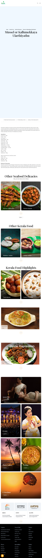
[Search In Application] (38, 3)
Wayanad (2, 548)
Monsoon (16, 548)
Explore (20, 217)
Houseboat (17, 550)
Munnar (2, 546)
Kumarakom (3, 552)
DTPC (17, 513)
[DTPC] (21, 507)
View (3, 328)
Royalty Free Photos (33, 552)
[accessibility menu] (2, 556)
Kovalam (2, 550)
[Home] (3, 3)
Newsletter (3, 533)
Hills (29, 529)
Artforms (16, 556)
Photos (30, 548)
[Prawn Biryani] (21, 328)
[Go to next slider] (21, 213)
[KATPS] (34, 507)
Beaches (30, 533)
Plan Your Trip (17, 533)
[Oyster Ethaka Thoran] (21, 364)
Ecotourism (3, 537)
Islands (30, 539)
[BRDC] (8, 507)
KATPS (31, 513)
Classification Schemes (5, 529)
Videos (30, 546)
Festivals (16, 554)
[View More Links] (40, 3)
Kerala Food (11, 29)
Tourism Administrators (5, 539)
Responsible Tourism (5, 535)
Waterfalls (31, 537)
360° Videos (31, 550)
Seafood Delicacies (18, 29)
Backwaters (31, 531)
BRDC (4, 513)
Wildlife (30, 535)
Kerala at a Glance (18, 529)
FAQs (16, 541)
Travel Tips (17, 537)
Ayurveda (16, 546)
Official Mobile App (5, 531)
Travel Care (17, 531)
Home (7, 29)
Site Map (30, 556)
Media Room (31, 554)
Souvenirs (17, 535)
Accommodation (18, 539)
